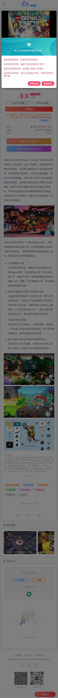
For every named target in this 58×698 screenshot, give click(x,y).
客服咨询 (48, 83)
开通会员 (34, 83)
